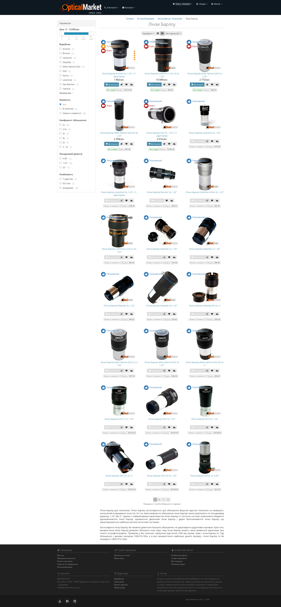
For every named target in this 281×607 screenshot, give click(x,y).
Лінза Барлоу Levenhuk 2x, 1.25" (205, 132)
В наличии (69, 108)
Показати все (65, 93)
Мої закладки (177, 561)
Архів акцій (119, 581)
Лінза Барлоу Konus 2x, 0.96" (204, 475)
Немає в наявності (73, 113)
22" (65, 167)
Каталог (129, 7)
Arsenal (67, 48)
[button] (182, 4)
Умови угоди (119, 587)
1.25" (67, 163)
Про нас (60, 555)
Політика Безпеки (64, 567)
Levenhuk (68, 80)
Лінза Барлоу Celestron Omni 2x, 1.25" (205, 192)
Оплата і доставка (64, 561)
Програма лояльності (66, 558)
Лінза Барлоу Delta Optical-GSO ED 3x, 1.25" (119, 134)
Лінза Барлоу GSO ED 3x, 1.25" (162, 475)
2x (65, 124)
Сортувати (147, 33)
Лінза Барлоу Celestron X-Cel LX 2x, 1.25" (119, 250)
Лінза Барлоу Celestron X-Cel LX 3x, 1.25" (161, 75)
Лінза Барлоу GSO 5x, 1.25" (204, 419)
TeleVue (68, 88)
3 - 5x (66, 146)
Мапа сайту (119, 558)
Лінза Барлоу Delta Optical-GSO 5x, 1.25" (204, 75)
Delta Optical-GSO (73, 66)
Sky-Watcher (70, 84)
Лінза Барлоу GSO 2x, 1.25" (161, 419)
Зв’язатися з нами (122, 555)
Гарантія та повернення (67, 564)
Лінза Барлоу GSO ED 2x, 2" (119, 475)
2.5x (66, 129)
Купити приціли (121, 584)
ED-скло (68, 183)
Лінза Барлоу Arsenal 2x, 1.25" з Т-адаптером (119, 75)
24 (172, 33)
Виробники (119, 579)
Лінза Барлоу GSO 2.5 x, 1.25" (119, 419)
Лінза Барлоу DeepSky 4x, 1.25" (161, 305)
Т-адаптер (69, 179)
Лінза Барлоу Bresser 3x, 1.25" (162, 192)
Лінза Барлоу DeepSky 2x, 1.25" (161, 248)
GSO (66, 71)
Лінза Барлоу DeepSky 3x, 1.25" (119, 305)
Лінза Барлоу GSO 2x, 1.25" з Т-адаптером (161, 134)
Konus (67, 75)
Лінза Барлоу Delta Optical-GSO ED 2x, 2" (205, 364)
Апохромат (70, 188)
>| (168, 499)
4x (65, 138)
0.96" (66, 158)
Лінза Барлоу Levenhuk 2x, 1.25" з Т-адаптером (119, 193)
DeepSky (68, 62)
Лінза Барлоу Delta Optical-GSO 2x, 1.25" (161, 364)
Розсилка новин (178, 564)
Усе (64, 104)
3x (65, 133)
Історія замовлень (179, 558)
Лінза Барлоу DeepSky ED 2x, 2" (204, 305)
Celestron (68, 57)
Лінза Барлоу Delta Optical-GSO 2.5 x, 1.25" (119, 364)
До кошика (113, 84)
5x (65, 142)
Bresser (67, 53)
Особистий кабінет (179, 555)
